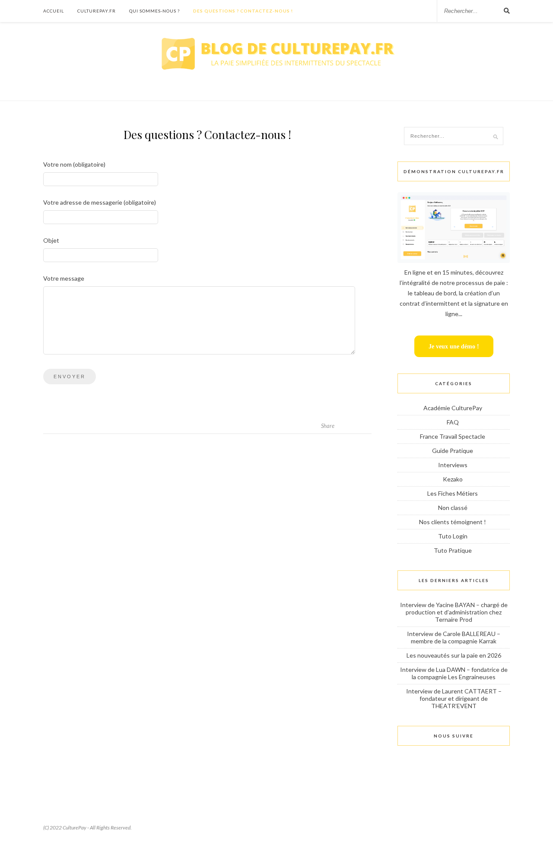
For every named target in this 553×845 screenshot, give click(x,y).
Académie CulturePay (452, 407)
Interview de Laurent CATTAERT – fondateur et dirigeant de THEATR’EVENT (454, 698)
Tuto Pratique (453, 550)
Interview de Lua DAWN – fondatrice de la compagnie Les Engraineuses (454, 673)
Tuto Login (452, 536)
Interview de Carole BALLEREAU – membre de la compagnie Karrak (453, 637)
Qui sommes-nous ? (154, 10)
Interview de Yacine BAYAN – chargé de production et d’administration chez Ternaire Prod (454, 612)
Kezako (453, 479)
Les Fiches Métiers (452, 493)
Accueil (53, 10)
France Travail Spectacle (452, 436)
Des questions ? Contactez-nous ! (243, 10)
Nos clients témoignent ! (452, 521)
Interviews (452, 464)
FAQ (453, 422)
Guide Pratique (452, 450)
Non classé (452, 507)
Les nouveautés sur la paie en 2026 (454, 655)
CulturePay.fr (96, 10)
